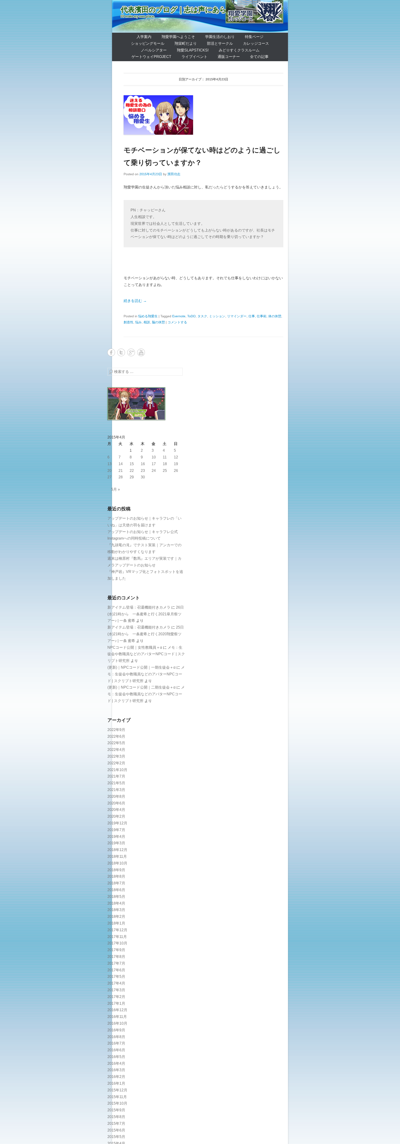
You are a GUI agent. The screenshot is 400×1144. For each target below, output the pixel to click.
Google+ (131, 352)
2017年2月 (116, 997)
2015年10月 (117, 1103)
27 (109, 477)
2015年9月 (116, 1110)
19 (176, 464)
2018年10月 (117, 863)
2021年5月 (116, 783)
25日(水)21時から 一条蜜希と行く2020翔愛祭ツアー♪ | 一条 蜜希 (145, 634)
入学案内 (144, 37)
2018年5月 (116, 897)
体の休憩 (274, 316)
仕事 (251, 316)
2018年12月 (117, 850)
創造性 (128, 322)
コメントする (177, 322)
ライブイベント (194, 57)
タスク (202, 316)
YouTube (141, 352)
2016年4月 (116, 1063)
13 (109, 464)
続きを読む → (135, 301)
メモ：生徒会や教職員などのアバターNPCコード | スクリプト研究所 (146, 654)
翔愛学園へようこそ (178, 37)
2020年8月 (116, 796)
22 (132, 471)
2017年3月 (116, 990)
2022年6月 (116, 736)
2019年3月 (116, 843)
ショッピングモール (147, 43)
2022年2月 (116, 763)
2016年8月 (116, 1037)
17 (154, 464)
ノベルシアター (154, 50)
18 (165, 464)
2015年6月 (116, 1130)
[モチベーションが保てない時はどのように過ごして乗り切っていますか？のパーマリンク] (203, 115)
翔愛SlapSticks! (193, 50)
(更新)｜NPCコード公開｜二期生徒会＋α (141, 687)
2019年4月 (116, 837)
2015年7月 (116, 1123)
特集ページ (254, 37)
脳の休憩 (158, 322)
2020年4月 (116, 810)
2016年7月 (116, 1043)
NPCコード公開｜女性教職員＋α (134, 647)
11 (165, 457)
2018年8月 (116, 876)
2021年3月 (116, 790)
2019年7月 (116, 830)
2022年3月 (116, 756)
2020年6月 (116, 803)
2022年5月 (116, 743)
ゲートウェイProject (151, 57)
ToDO (191, 316)
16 (143, 464)
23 (143, 471)
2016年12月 (117, 1010)
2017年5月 (116, 977)
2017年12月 (117, 930)
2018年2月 (116, 916)
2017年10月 (117, 943)
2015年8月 (116, 1117)
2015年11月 (117, 1097)
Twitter (121, 352)
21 (121, 471)
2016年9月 (116, 1030)
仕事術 (261, 316)
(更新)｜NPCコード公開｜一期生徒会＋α (141, 667)
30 (143, 477)
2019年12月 (117, 823)
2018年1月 (116, 923)
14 (121, 464)
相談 (147, 322)
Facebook (111, 352)
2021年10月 (117, 770)
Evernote (178, 316)
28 (121, 477)
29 (132, 477)
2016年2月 (116, 1077)
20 (109, 471)
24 (154, 471)
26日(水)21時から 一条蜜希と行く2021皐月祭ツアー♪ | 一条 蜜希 (145, 614)
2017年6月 (116, 970)
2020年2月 (116, 816)
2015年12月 (117, 1090)
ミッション (217, 316)
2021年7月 (116, 776)
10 (154, 457)
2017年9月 (116, 950)
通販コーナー (229, 57)
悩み (138, 322)
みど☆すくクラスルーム (239, 50)
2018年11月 (117, 856)
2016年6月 (116, 1050)
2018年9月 (116, 870)
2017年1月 (116, 1003)
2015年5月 (116, 1137)
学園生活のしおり (220, 37)
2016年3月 (116, 1070)
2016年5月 (116, 1057)
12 (176, 457)
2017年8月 (116, 957)
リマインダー (237, 316)
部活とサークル (220, 43)
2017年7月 (116, 963)
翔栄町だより (186, 43)
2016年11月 (117, 1017)
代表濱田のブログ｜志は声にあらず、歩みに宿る (198, 9)
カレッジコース (256, 43)
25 (165, 471)
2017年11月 (117, 937)
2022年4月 (116, 750)
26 (176, 471)
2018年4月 (116, 903)
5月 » (115, 489)
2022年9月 (116, 730)
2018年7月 (116, 883)
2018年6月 (116, 890)
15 (132, 464)
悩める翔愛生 (148, 316)
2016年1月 (116, 1083)
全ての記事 (259, 57)
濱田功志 (173, 174)
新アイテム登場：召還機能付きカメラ (138, 607)
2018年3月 (116, 910)
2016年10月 (117, 1023)
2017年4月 (116, 983)
